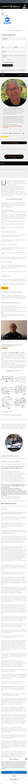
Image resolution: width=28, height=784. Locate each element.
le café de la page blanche (17, 414)
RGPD (14, 782)
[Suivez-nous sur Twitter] (19, 74)
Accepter (14, 772)
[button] (26, 759)
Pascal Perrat (5, 15)
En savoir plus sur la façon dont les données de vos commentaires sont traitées (13, 71)
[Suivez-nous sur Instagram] (24, 74)
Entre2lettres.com (17, 426)
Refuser (14, 775)
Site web (3, 51)
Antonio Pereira (4, 509)
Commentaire (5, 38)
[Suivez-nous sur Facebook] (26, 74)
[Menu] (26, 1)
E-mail (15, 47)
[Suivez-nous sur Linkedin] (23, 74)
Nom (3, 47)
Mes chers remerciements (6, 411)
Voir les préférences (14, 779)
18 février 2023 (7, 414)
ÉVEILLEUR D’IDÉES (14, 352)
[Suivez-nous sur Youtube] (21, 74)
